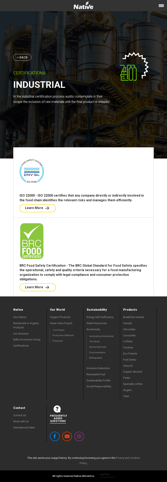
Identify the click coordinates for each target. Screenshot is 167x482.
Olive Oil (128, 366)
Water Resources (97, 323)
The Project (58, 330)
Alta (107, 476)
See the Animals (97, 347)
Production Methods (63, 335)
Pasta (126, 378)
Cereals (127, 323)
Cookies (128, 347)
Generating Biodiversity (101, 336)
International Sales (24, 427)
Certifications (21, 346)
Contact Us (19, 415)
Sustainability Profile (98, 380)
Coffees (128, 341)
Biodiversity (93, 329)
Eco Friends (130, 353)
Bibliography (95, 358)
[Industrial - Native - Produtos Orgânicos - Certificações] (83, 6)
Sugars (127, 390)
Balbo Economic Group (27, 339)
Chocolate (129, 329)
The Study (94, 341)
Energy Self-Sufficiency (100, 317)
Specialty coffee (132, 384)
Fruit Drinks (129, 360)
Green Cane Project (61, 323)
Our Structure (21, 334)
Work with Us (21, 421)
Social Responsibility (99, 386)
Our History (19, 317)
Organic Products (60, 317)
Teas (126, 396)
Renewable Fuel (96, 374)
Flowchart (58, 341)
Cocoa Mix (129, 335)
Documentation (97, 352)
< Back (22, 57)
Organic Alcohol (132, 372)
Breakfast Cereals (133, 317)
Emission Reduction (98, 368)
